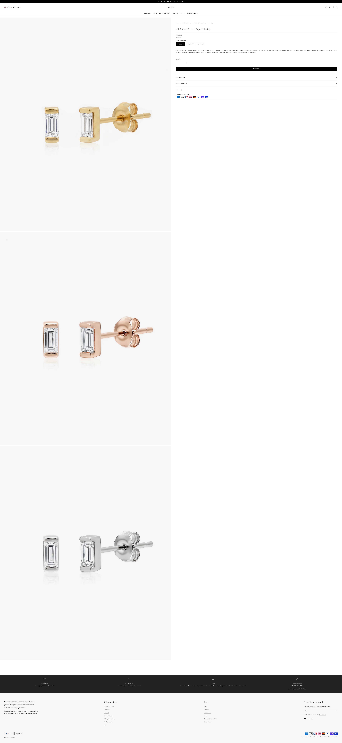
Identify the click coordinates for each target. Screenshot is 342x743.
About (205, 706)
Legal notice (335, 736)
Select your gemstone (109, 719)
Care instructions (108, 716)
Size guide (106, 712)
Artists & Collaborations (210, 719)
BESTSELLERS (185, 23)
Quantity (178, 59)
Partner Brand (207, 722)
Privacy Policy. (322, 714)
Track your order (108, 722)
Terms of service (314, 736)
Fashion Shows (207, 712)
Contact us (107, 709)
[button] (330, 7)
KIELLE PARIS (11, 737)
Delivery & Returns (109, 706)
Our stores (206, 709)
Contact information (325, 736)
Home (177, 23)
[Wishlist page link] (326, 7)
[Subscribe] (336, 711)
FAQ (105, 725)
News (205, 716)
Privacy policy (305, 736)
